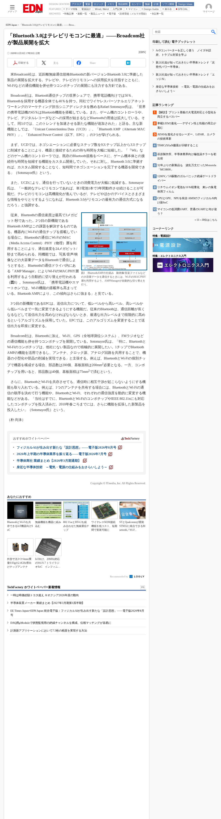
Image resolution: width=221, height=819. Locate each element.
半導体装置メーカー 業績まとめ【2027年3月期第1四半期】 (47, 603)
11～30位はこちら (207, 219)
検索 (213, 32)
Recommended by (119, 576)
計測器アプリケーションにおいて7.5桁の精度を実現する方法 (48, 630)
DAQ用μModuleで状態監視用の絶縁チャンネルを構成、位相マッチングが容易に (60, 622)
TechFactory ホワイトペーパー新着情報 (33, 587)
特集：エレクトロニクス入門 (169, 255)
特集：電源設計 (162, 235)
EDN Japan (11, 25)
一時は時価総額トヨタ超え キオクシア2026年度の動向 (44, 595)
